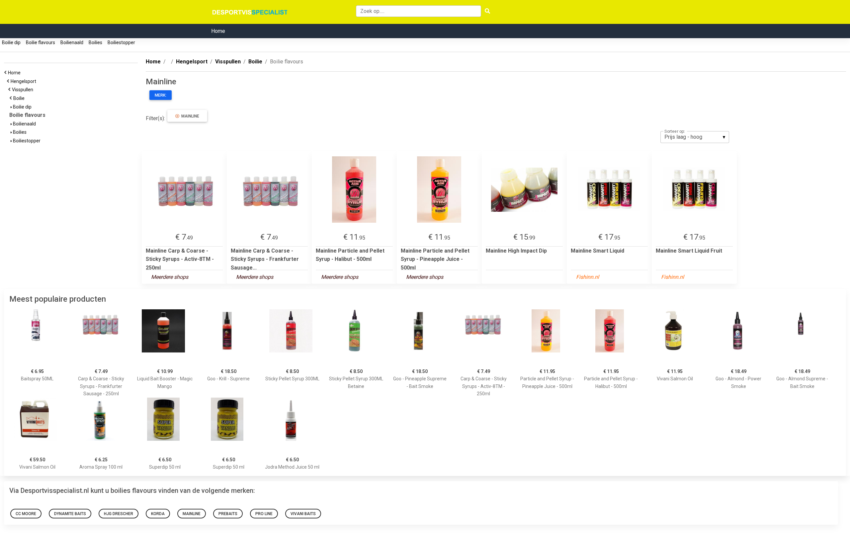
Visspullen (23, 89)
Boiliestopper (121, 42)
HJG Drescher (118, 513)
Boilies (95, 42)
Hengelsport (24, 81)
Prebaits (227, 513)
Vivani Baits (303, 513)
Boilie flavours (40, 42)
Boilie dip (11, 42)
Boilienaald (71, 42)
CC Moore (26, 513)
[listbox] (694, 137)
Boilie (20, 98)
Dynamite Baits (70, 513)
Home (218, 31)
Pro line (264, 513)
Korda (158, 513)
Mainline (189, 116)
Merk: (160, 95)
